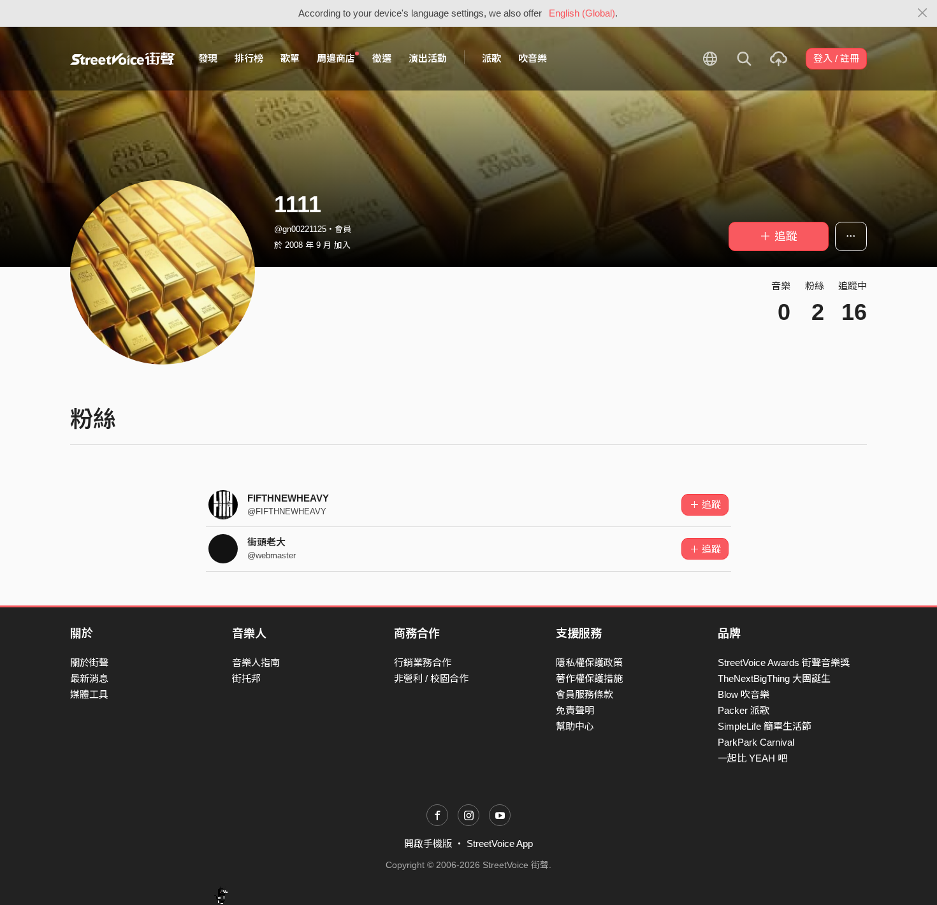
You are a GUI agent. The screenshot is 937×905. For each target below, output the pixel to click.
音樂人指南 (256, 662)
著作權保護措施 (589, 678)
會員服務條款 (584, 694)
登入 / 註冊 (836, 58)
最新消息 (89, 678)
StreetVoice (122, 58)
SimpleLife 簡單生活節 (764, 726)
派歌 (491, 58)
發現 (207, 58)
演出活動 (428, 58)
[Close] (922, 13)
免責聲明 (575, 710)
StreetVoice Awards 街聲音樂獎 (784, 662)
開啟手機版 (428, 843)
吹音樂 (532, 58)
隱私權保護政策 (589, 662)
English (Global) (582, 13)
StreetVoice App (500, 843)
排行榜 (249, 58)
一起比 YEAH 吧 (752, 758)
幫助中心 (575, 726)
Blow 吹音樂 (743, 694)
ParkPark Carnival (756, 742)
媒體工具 (89, 694)
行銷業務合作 (422, 662)
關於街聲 (89, 662)
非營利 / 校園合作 (431, 678)
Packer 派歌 (743, 710)
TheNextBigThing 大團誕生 (774, 678)
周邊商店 (336, 58)
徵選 (381, 58)
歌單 (290, 58)
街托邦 (246, 678)
